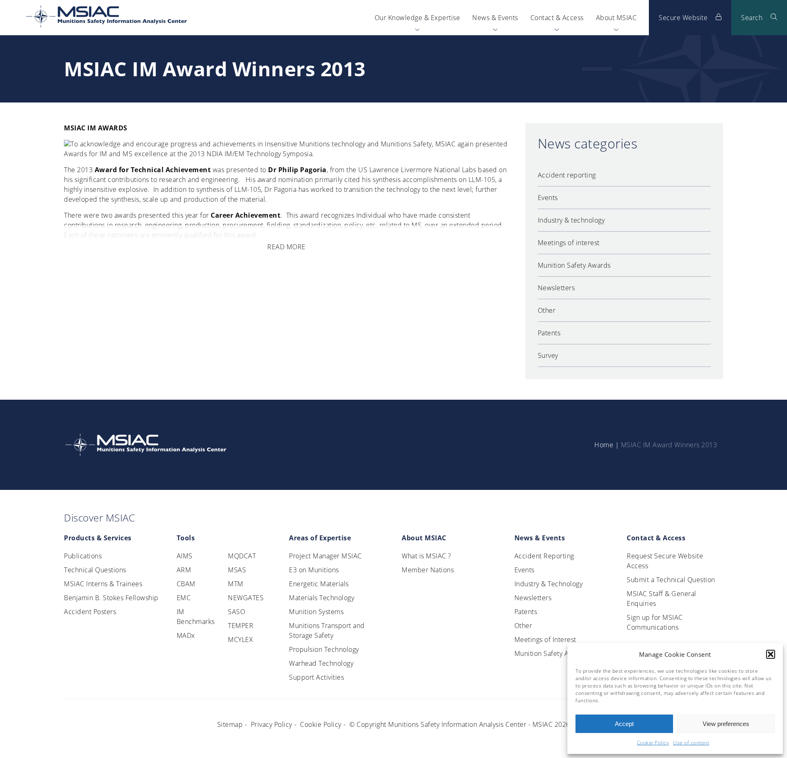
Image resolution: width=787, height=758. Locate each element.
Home (603, 444)
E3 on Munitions (314, 569)
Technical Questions (95, 569)
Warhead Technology (321, 663)
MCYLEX (240, 639)
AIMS (185, 555)
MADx (186, 635)
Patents (549, 332)
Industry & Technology (548, 583)
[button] (771, 654)
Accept (624, 723)
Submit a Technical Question (671, 579)
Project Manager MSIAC (325, 555)
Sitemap (230, 724)
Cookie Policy (653, 742)
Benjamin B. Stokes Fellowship (111, 597)
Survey (548, 355)
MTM (235, 583)
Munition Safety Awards (574, 265)
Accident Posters (90, 611)
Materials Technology (321, 597)
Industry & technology (571, 220)
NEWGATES (246, 597)
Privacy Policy (271, 724)
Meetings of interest (569, 242)
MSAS (237, 569)
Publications (83, 555)
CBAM (186, 583)
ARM (184, 569)
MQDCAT (242, 555)
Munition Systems (316, 611)
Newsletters (556, 287)
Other (547, 310)
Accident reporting (567, 175)
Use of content (691, 742)
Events (548, 197)
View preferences (726, 723)
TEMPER (240, 625)
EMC (184, 597)
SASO (236, 611)
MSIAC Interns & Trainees (103, 583)
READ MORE (286, 246)
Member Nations (428, 569)
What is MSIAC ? (426, 555)
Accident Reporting (544, 555)
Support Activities (316, 677)
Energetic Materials (319, 583)
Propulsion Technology (324, 649)
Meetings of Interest (545, 639)
